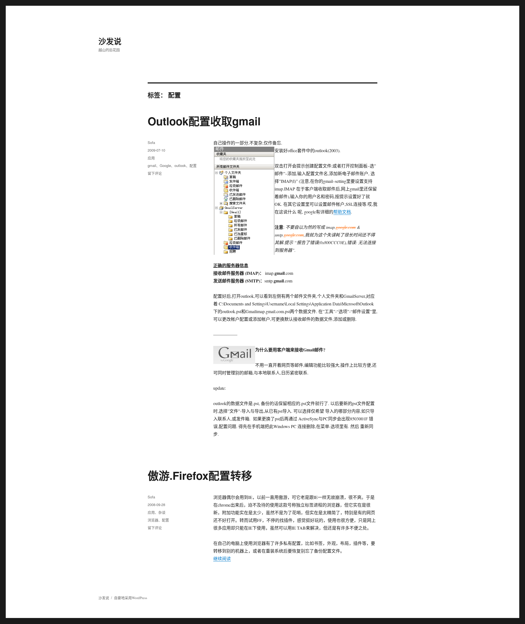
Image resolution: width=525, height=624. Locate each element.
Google (165, 165)
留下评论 (155, 173)
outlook (180, 165)
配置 (193, 165)
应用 (151, 157)
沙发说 (109, 41)
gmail (152, 165)
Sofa (151, 142)
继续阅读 (222, 558)
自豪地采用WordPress (130, 597)
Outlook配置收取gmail (204, 121)
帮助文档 (342, 212)
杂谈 (161, 512)
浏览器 (153, 519)
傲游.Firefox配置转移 (200, 475)
